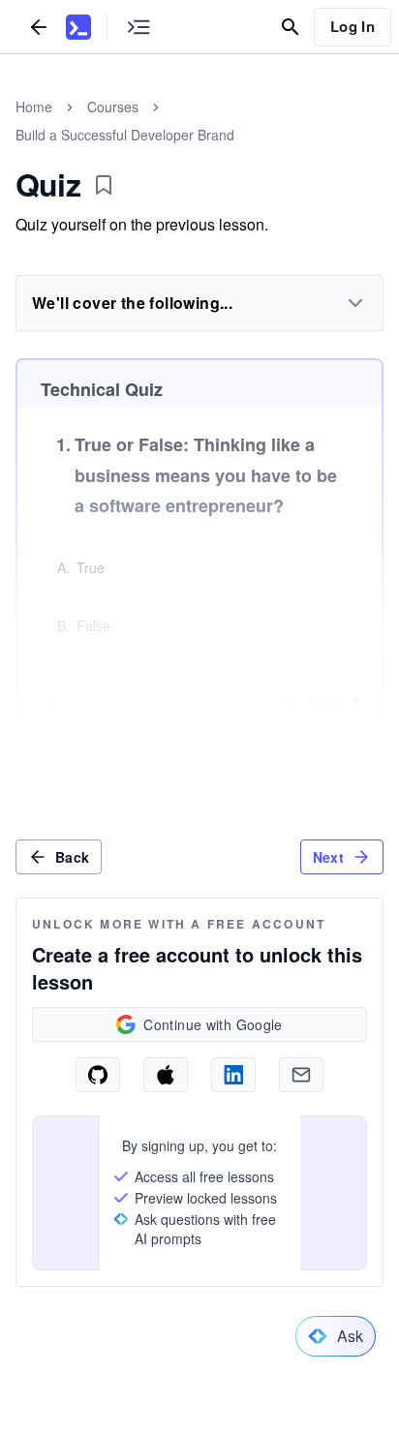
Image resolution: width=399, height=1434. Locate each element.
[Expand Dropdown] (355, 303)
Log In (352, 26)
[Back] (38, 27)
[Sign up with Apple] (165, 1074)
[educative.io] (78, 27)
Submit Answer (199, 740)
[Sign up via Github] (98, 1074)
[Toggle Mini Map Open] (138, 27)
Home (33, 106)
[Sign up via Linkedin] (233, 1074)
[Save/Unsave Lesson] (103, 184)
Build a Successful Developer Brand (124, 134)
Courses (112, 106)
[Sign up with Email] (301, 1074)
